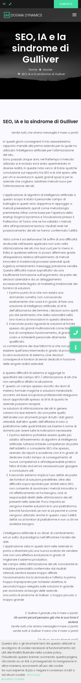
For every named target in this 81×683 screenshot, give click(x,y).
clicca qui (33, 675)
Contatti (66, 4)
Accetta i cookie (13, 679)
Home (33, 70)
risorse (47, 70)
